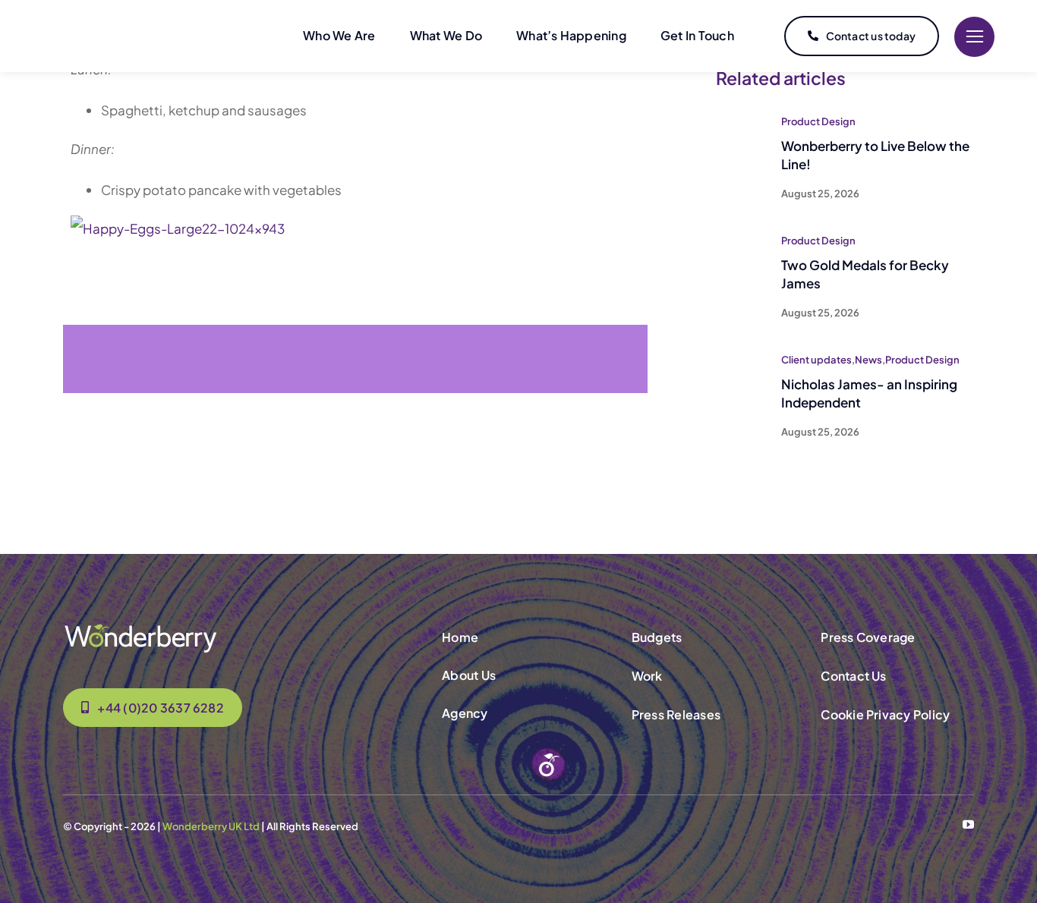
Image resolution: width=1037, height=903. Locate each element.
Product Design (818, 121)
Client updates (816, 360)
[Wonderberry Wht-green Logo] (140, 628)
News (868, 360)
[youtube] (968, 824)
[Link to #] (974, 37)
